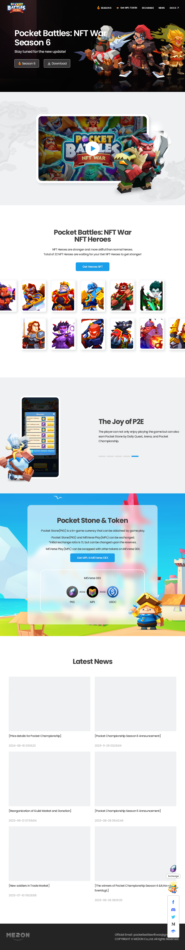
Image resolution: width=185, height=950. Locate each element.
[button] (102, 456)
